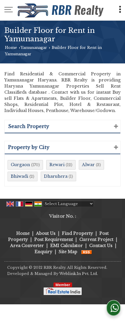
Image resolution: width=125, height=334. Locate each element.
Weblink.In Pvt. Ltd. (78, 273)
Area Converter (27, 245)
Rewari (57, 164)
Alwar (88, 164)
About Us (46, 233)
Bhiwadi (19, 176)
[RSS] (86, 251)
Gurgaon (20, 164)
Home (11, 47)
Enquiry (43, 251)
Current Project (96, 239)
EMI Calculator (66, 245)
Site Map (68, 251)
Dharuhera (55, 176)
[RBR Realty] (61, 10)
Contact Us (100, 245)
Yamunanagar (34, 47)
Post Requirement (53, 239)
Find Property (77, 233)
